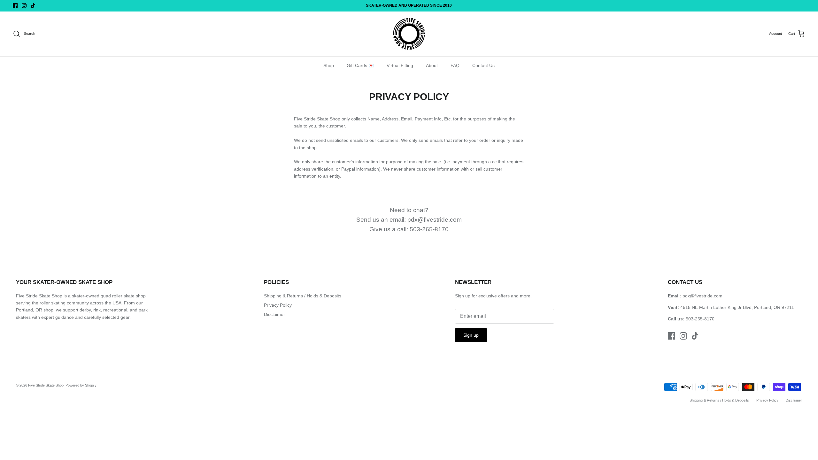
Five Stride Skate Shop (46, 385)
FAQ (455, 65)
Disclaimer (274, 314)
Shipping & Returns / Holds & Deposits (302, 295)
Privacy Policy (278, 305)
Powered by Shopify (81, 385)
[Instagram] (24, 5)
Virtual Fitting (400, 65)
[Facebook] (15, 5)
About (432, 65)
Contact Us (483, 65)
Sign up (471, 335)
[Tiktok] (33, 5)
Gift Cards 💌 (360, 65)
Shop (328, 65)
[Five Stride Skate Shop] (409, 34)
